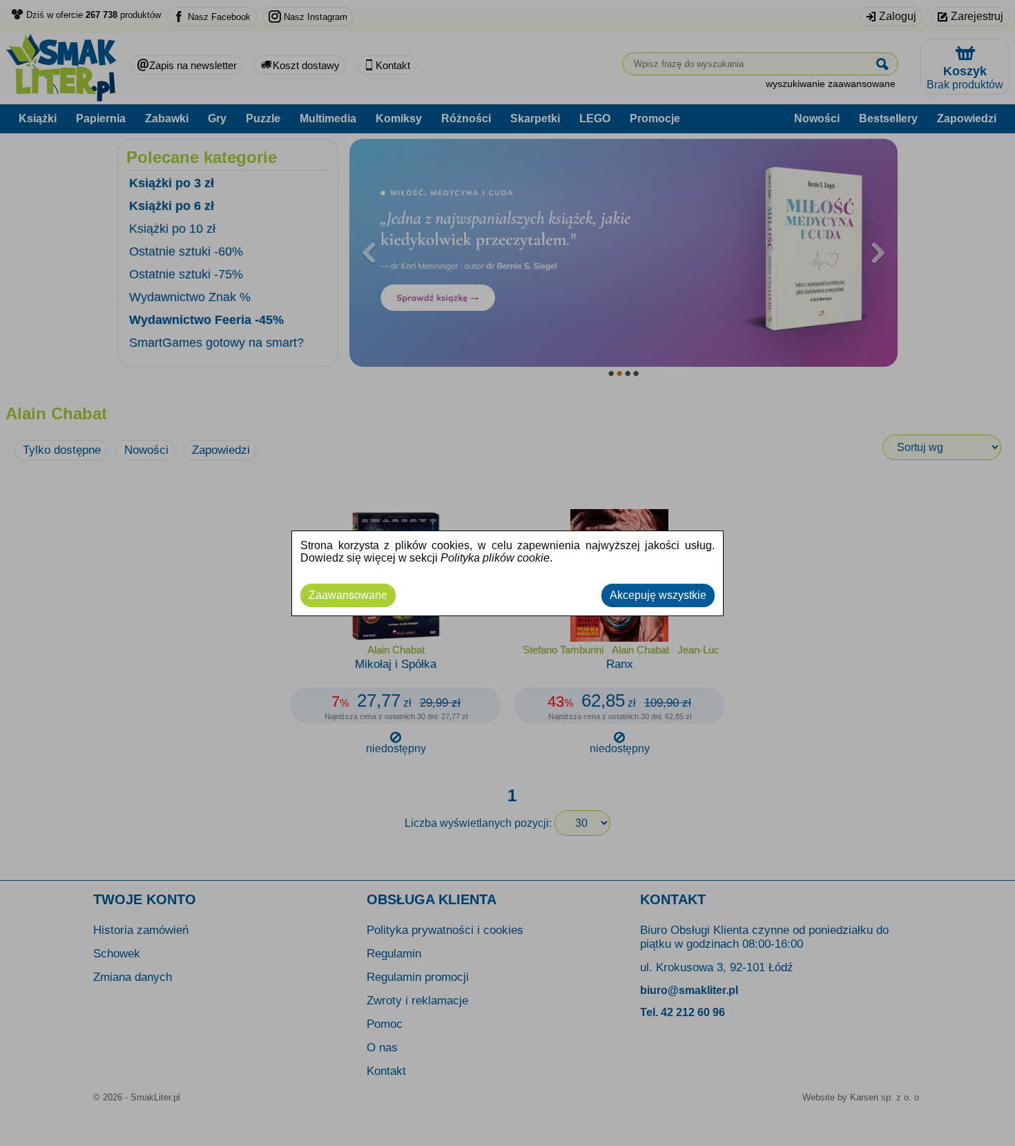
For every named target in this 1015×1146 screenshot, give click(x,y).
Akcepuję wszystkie (658, 595)
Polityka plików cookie (495, 558)
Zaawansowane (348, 595)
